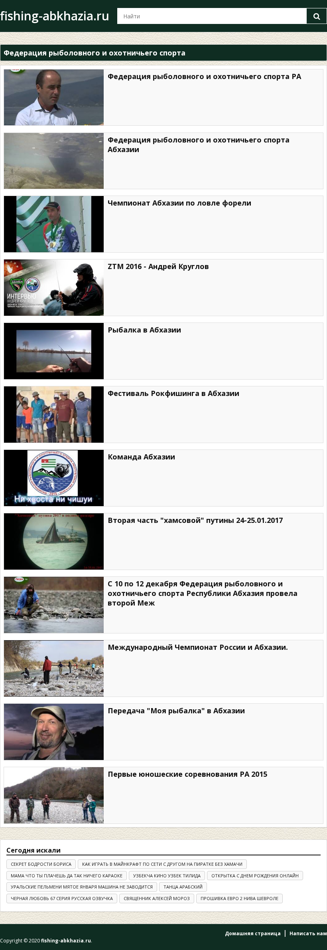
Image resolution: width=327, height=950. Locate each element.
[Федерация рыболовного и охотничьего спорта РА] (54, 97)
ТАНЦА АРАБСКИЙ (183, 887)
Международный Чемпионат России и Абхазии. (198, 647)
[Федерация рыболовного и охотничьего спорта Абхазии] (54, 161)
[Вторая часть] (54, 541)
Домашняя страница (253, 933)
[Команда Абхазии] (54, 478)
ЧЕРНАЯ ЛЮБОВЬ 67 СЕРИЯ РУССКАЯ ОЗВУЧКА (62, 898)
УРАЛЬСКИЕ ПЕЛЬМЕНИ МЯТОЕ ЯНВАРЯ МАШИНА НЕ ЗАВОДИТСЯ (82, 887)
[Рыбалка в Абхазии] (54, 351)
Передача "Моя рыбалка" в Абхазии (176, 710)
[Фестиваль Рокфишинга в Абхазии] (54, 414)
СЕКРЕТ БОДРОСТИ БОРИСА (41, 864)
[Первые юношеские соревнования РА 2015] (54, 795)
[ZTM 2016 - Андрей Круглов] (54, 287)
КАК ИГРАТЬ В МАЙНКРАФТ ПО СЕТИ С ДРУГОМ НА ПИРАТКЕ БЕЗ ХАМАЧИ (162, 864)
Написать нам (308, 933)
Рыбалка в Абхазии (144, 329)
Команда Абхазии (141, 456)
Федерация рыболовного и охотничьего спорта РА (204, 76)
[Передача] (54, 732)
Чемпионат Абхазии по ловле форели (179, 203)
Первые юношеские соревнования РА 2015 (187, 774)
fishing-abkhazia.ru (54, 16)
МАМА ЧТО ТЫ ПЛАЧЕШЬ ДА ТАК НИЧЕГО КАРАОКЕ (66, 876)
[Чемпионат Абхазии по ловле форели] (54, 224)
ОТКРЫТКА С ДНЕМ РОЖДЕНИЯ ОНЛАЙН (255, 876)
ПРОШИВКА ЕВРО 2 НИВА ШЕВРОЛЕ (239, 898)
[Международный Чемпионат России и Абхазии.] (54, 668)
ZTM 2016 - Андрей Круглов (158, 266)
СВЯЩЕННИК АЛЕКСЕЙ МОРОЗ (157, 898)
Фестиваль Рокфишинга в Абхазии (173, 393)
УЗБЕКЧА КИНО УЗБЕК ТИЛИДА (167, 876)
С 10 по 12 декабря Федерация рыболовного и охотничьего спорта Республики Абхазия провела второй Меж (202, 593)
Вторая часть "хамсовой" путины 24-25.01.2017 (195, 520)
